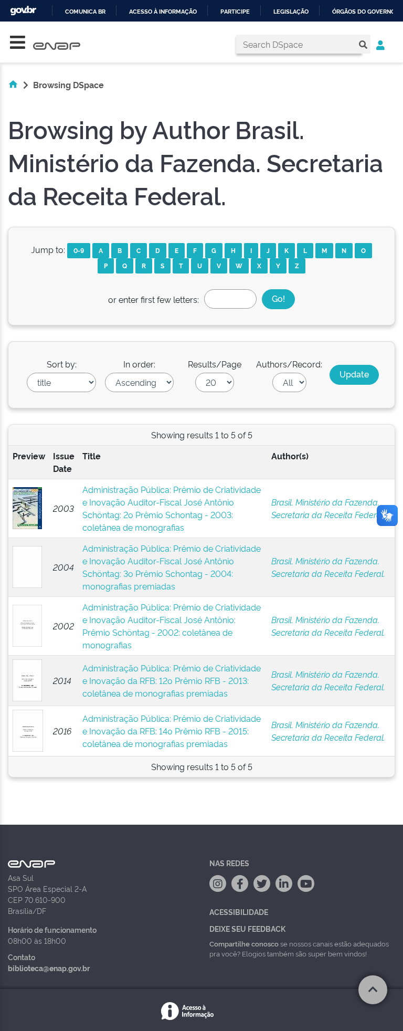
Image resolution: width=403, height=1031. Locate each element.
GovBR (23, 11)
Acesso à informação (163, 11)
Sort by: (62, 364)
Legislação (291, 11)
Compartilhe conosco (244, 943)
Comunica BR (85, 11)
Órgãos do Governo (363, 11)
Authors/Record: (289, 364)
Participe (235, 11)
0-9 (78, 250)
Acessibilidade (238, 912)
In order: (139, 364)
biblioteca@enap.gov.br (49, 968)
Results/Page (214, 364)
